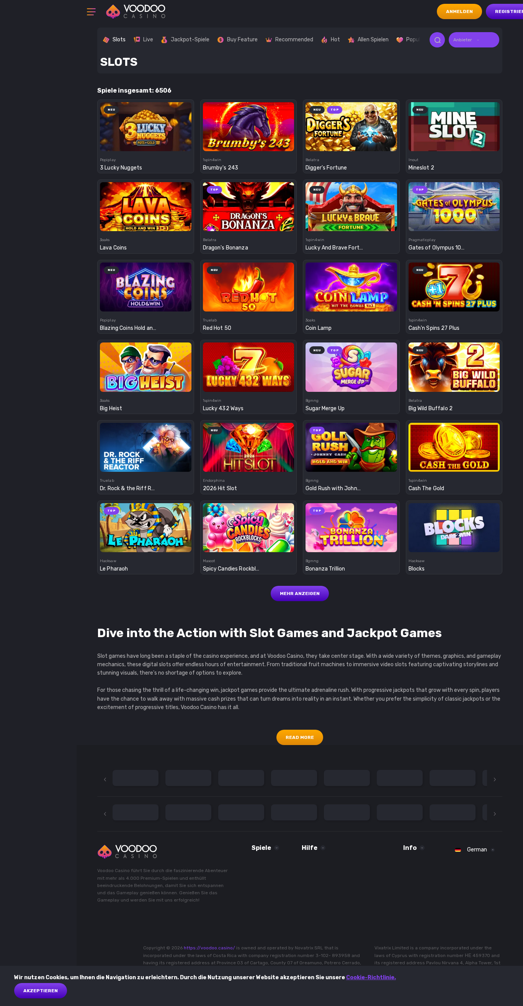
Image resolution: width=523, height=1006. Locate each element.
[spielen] (145, 124)
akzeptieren (40, 990)
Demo (146, 140)
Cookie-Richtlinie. (371, 977)
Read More (300, 737)
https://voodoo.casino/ (209, 948)
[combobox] (474, 39)
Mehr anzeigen (300, 593)
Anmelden (459, 11)
